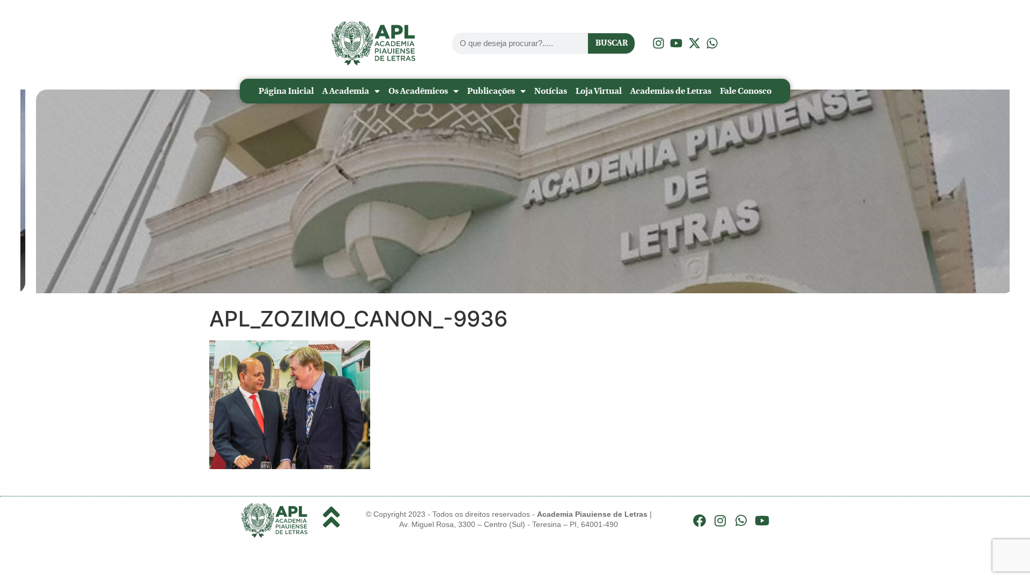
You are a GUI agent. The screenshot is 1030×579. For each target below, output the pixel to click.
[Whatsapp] (741, 520)
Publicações (491, 91)
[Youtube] (762, 520)
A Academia (345, 91)
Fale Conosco (745, 91)
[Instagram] (720, 520)
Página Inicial (286, 91)
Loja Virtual (599, 91)
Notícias (550, 91)
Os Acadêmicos (418, 91)
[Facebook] (699, 520)
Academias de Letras (670, 91)
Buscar (611, 43)
